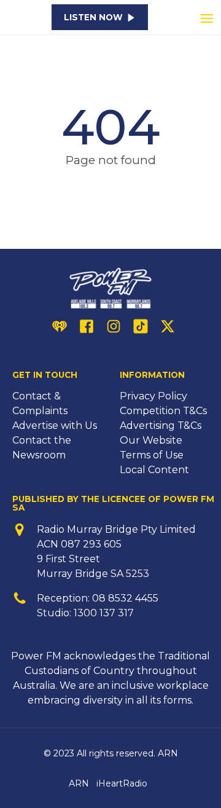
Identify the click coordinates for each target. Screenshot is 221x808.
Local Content (154, 470)
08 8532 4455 (125, 598)
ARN (79, 783)
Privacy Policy (153, 396)
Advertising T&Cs (160, 425)
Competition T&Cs (163, 411)
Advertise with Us (54, 425)
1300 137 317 (104, 613)
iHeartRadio (121, 783)
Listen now (93, 17)
